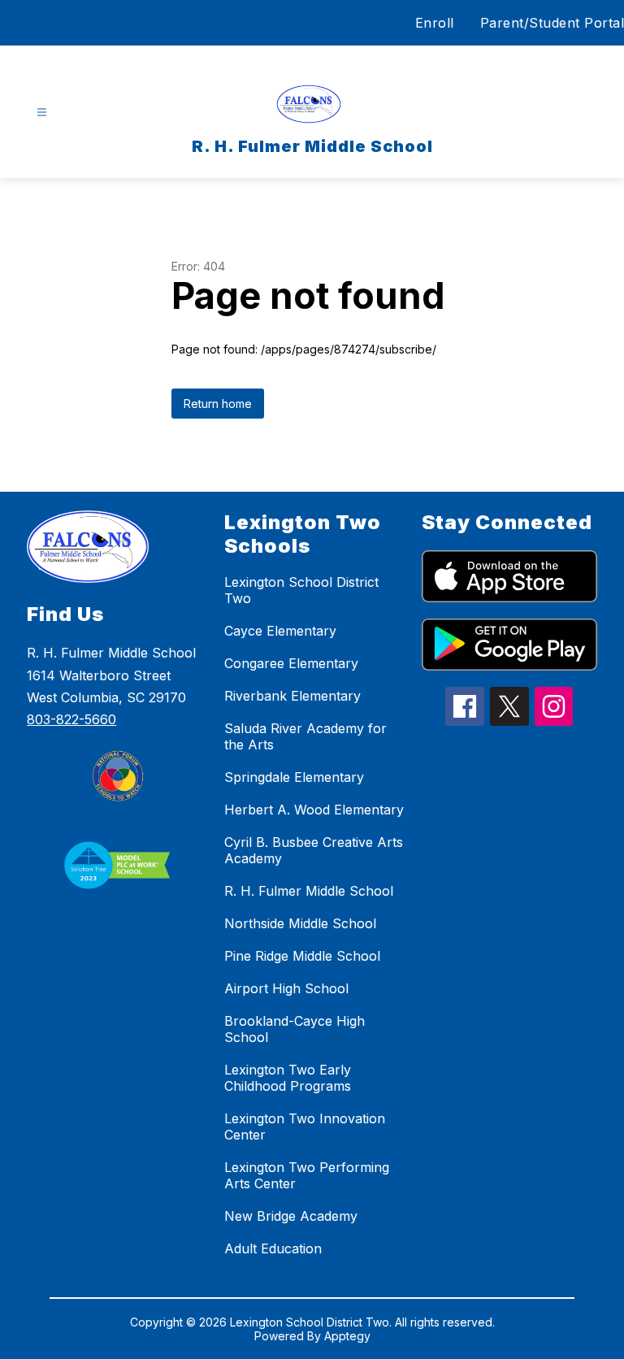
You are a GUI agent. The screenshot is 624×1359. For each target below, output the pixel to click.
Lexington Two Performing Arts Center (306, 1175)
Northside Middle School (300, 923)
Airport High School (286, 988)
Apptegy (347, 1336)
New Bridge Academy (291, 1216)
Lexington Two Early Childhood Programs (287, 1078)
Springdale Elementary (294, 777)
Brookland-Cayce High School (294, 1029)
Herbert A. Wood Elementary (314, 809)
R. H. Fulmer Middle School (308, 891)
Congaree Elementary (291, 663)
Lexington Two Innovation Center (304, 1126)
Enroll (434, 23)
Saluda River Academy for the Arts (305, 736)
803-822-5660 (71, 719)
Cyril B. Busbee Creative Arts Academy (313, 850)
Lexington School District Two (301, 590)
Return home (218, 403)
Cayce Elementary (280, 631)
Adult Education (273, 1248)
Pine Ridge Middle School (302, 956)
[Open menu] (41, 112)
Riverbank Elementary (292, 696)
